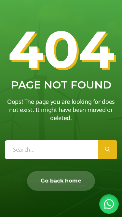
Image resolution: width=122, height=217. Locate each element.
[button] (109, 204)
